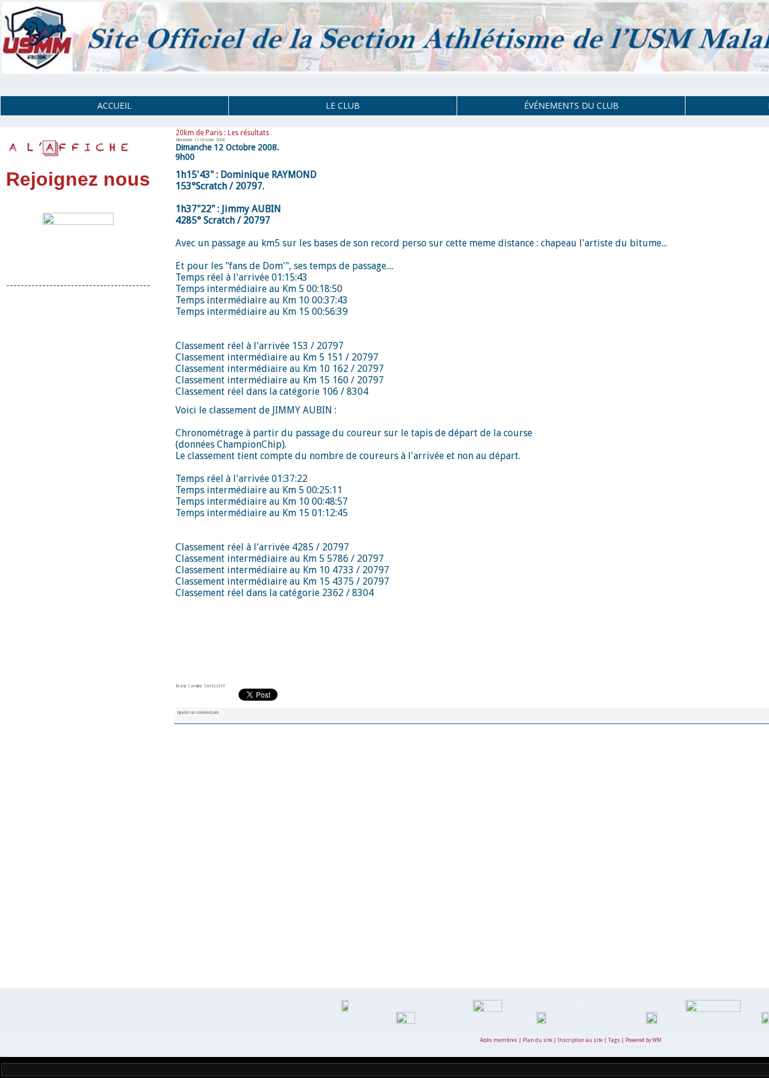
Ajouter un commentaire (198, 712)
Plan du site (537, 1040)
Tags (614, 1040)
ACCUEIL (114, 105)
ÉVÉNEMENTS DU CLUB (571, 105)
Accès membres (498, 1040)
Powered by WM (643, 1040)
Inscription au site (580, 1040)
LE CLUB (343, 105)
